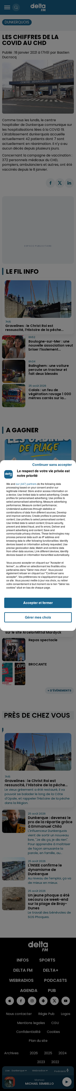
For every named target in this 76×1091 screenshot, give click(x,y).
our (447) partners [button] (26, 484)
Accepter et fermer (38, 602)
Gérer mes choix (38, 617)
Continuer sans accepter (52, 464)
